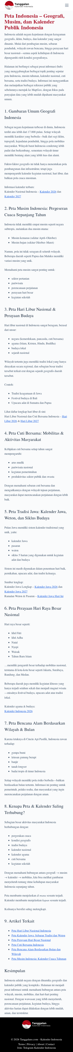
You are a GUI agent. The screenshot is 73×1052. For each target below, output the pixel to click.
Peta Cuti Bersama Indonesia (28, 944)
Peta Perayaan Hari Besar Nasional (31, 940)
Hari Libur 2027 (30, 421)
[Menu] (67, 5)
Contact (50, 1044)
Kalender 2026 (48, 191)
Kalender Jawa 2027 (15, 591)
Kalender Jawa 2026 (46, 586)
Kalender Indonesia (51, 1039)
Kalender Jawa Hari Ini (50, 596)
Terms (21, 1044)
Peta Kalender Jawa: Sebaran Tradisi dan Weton (38, 935)
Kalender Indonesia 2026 (18, 711)
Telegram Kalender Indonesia (39, 1047)
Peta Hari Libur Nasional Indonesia (31, 930)
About (40, 1044)
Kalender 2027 (12, 196)
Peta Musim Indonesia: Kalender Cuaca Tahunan (39, 958)
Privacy (31, 1044)
